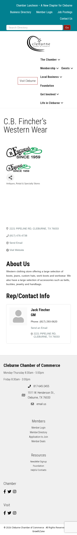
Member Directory (38, 432)
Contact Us (66, 18)
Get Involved (48, 94)
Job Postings (64, 12)
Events (65, 68)
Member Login (44, 12)
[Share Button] (10, 177)
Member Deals (38, 441)
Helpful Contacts (38, 470)
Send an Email (39, 327)
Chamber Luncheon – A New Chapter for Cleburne (44, 5)
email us (41, 404)
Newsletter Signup (38, 461)
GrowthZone (38, 531)
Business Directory (20, 12)
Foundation (47, 85)
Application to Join (38, 436)
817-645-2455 (41, 386)
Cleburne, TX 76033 (41, 395)
